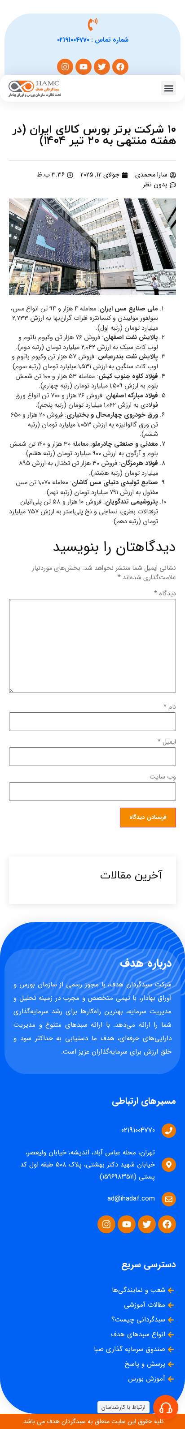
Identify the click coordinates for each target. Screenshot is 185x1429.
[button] (168, 88)
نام (169, 707)
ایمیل (167, 742)
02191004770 (73, 40)
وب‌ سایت (163, 777)
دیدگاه (165, 594)
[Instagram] (65, 67)
